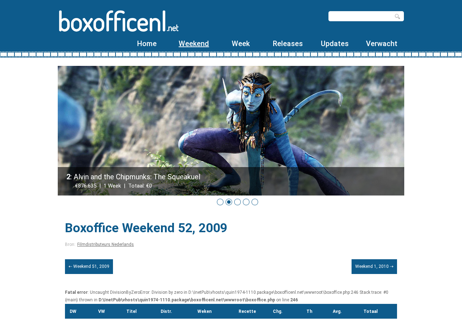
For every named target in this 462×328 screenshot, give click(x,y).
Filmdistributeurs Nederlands (105, 244)
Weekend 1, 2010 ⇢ (374, 266)
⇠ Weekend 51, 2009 (89, 266)
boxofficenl (118, 20)
